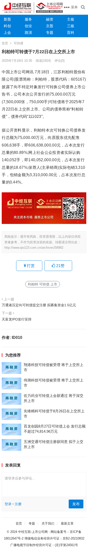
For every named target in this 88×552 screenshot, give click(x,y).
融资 (49, 19)
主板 (70, 19)
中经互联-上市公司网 (33, 532)
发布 (76, 504)
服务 (28, 19)
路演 (28, 32)
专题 (49, 32)
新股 (7, 19)
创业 (28, 26)
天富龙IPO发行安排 (17, 319)
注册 (18, 504)
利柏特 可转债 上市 (42, 284)
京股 (49, 26)
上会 (7, 32)
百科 (70, 32)
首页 (5, 43)
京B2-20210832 (73, 538)
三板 (70, 26)
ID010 (17, 337)
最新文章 (67, 523)
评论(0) (60, 60)
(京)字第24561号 (66, 545)
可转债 (18, 43)
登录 (8, 504)
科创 (7, 26)
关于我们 (48, 523)
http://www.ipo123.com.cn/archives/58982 (33, 247)
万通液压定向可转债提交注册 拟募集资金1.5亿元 (39, 305)
